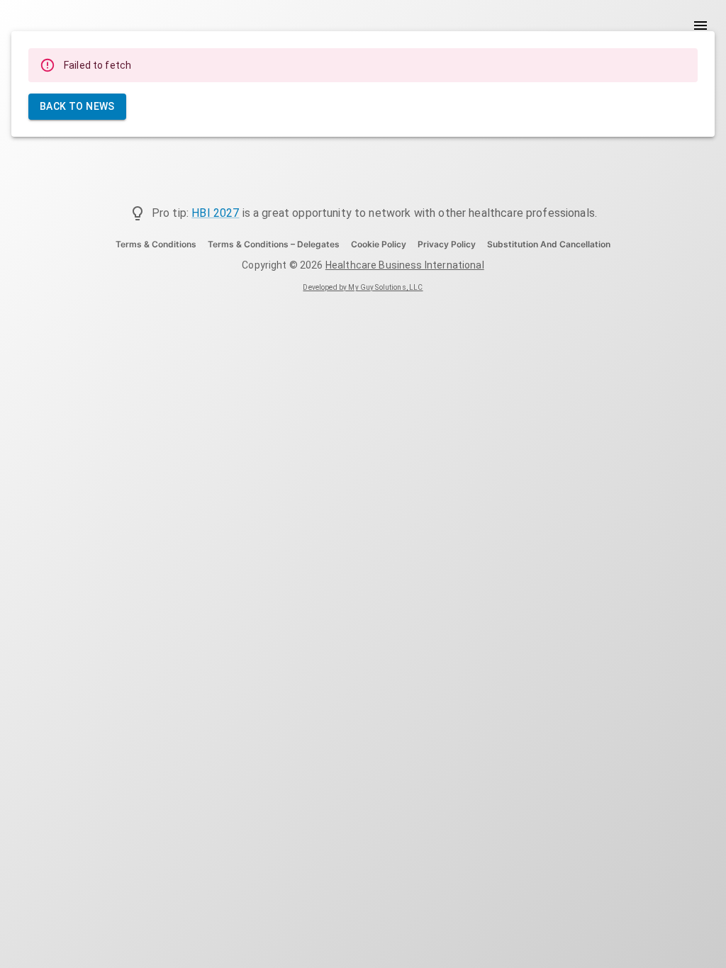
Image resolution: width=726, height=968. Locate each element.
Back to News (77, 106)
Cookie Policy (378, 244)
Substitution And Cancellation (548, 244)
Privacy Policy (447, 244)
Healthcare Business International (404, 265)
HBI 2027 (215, 213)
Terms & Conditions (156, 244)
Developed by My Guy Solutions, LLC (363, 287)
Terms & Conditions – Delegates (274, 244)
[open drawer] (700, 25)
